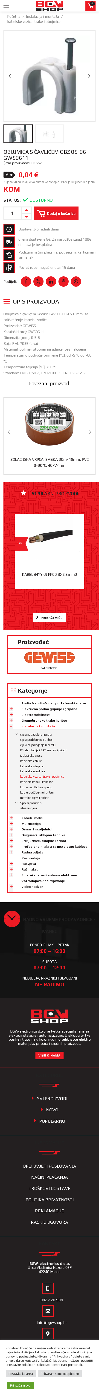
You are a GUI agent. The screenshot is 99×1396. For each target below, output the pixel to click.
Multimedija (31, 824)
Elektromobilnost (35, 715)
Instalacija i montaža (42, 16)
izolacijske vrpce (31, 755)
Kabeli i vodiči (32, 818)
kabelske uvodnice (32, 771)
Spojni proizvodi (31, 803)
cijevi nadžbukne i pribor (36, 734)
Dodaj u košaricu (61, 213)
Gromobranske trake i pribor (44, 720)
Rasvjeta (28, 863)
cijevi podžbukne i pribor (36, 739)
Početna (13, 16)
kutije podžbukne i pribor (37, 792)
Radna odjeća (32, 852)
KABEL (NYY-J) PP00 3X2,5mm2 (49, 574)
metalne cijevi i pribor (34, 798)
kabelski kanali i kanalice (36, 782)
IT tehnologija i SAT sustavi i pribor (43, 750)
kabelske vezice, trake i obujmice (34, 21)
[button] (10, 76)
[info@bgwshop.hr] (48, 1311)
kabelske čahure (31, 761)
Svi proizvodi (49, 668)
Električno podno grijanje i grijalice (49, 709)
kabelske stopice (32, 766)
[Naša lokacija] (48, 1333)
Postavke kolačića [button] (21, 1373)
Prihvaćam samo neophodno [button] (60, 1373)
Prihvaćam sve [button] (20, 1385)
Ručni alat (29, 869)
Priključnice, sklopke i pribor (43, 841)
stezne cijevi (28, 808)
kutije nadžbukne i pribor (36, 787)
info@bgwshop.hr (52, 1322)
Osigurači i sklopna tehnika (43, 835)
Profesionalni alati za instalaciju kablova (54, 846)
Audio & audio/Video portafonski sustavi (54, 703)
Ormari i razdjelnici (36, 829)
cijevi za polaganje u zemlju (38, 745)
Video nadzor (32, 886)
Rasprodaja (30, 858)
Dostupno (41, 200)
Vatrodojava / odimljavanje (43, 881)
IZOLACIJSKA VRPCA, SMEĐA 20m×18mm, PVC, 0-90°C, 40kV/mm (49, 462)
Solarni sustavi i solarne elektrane (49, 875)
